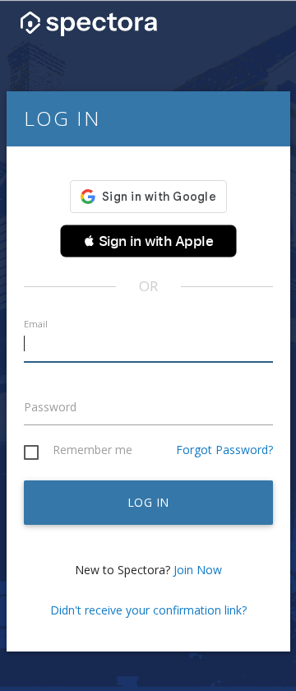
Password (50, 407)
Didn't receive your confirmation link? (148, 610)
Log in (148, 502)
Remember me (92, 450)
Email (36, 324)
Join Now (197, 569)
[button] (148, 241)
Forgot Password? (224, 449)
